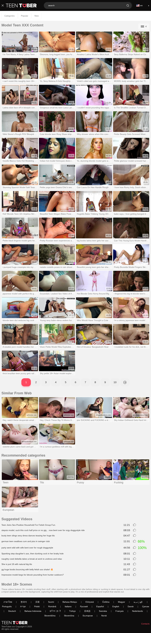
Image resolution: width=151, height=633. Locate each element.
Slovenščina (49, 615)
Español (100, 606)
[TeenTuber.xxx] (21, 5)
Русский (84, 606)
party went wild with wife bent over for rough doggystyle (27, 547)
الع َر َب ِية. (138, 602)
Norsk (104, 615)
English (115, 606)
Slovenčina (69, 615)
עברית (23, 606)
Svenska (103, 611)
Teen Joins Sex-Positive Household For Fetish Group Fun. (28, 525)
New (37, 16)
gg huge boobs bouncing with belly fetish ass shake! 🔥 (27, 569)
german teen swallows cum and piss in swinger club (25, 541)
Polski (37, 606)
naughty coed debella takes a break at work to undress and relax (31, 559)
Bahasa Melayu (70, 602)
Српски (145, 606)
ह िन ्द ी (55, 611)
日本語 (87, 611)
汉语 (37, 602)
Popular (24, 16)
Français (119, 611)
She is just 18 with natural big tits (16, 564)
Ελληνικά (90, 602)
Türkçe (72, 611)
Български (88, 615)
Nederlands (137, 611)
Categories (9, 16)
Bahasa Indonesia (32, 611)
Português (7, 606)
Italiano (68, 606)
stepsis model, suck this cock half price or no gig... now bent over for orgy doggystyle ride (43, 530)
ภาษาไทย (8, 602)
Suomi (51, 602)
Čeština (105, 602)
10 (115, 382)
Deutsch (12, 611)
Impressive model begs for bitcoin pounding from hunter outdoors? (32, 575)
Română (52, 606)
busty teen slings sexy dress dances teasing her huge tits (28, 535)
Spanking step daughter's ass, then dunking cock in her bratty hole (32, 553)
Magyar (121, 602)
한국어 (24, 602)
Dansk (131, 606)
